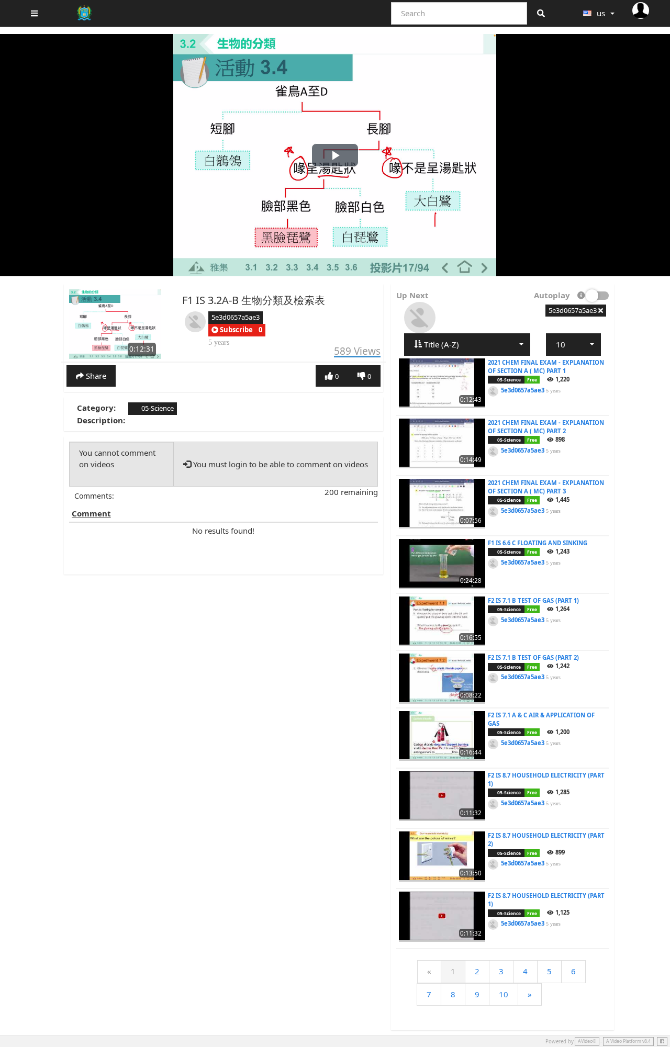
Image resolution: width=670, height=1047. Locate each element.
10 (503, 994)
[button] (232, 330)
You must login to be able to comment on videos (279, 464)
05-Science (157, 408)
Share (95, 375)
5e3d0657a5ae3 (235, 317)
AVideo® (587, 1041)
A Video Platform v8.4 (628, 1041)
